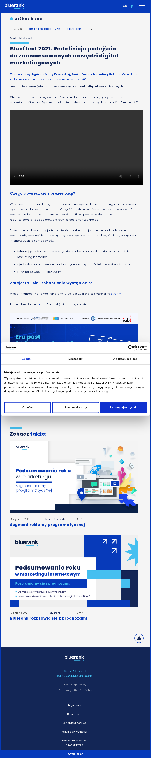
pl (132, 6)
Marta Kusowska (55, 519)
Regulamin (74, 705)
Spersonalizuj (73, 407)
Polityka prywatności (74, 731)
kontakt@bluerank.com (74, 676)
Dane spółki (74, 714)
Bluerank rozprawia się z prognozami (48, 618)
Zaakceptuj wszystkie (123, 407)
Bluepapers (36, 29)
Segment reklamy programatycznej (47, 524)
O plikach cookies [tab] (125, 358)
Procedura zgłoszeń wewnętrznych (74, 742)
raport (42, 304)
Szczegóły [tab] (75, 358)
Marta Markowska (22, 38)
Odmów (27, 407)
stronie (116, 294)
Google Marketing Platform (62, 29)
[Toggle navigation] (141, 6)
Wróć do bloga (28, 19)
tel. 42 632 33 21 (74, 671)
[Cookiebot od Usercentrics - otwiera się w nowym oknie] (131, 348)
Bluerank (55, 612)
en (125, 6)
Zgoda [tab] (26, 358)
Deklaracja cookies (74, 722)
